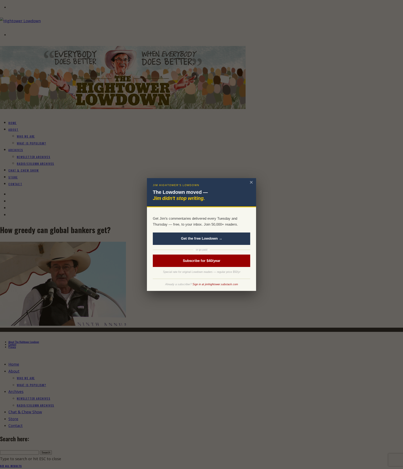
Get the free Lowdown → (201, 238)
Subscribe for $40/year (201, 261)
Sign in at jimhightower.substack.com (215, 284)
